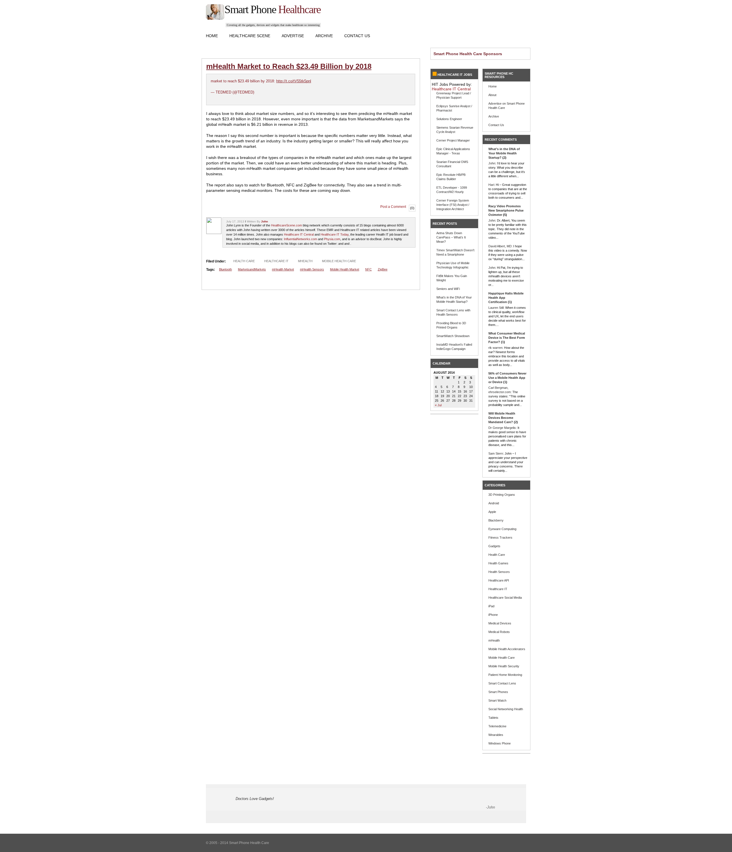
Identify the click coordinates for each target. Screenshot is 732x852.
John (264, 221)
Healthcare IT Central (299, 234)
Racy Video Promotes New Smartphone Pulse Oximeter (506, 210)
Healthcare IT (276, 261)
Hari (491, 184)
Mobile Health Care (339, 261)
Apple (492, 511)
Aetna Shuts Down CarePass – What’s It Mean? (451, 237)
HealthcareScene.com (286, 225)
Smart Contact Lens (502, 683)
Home (212, 35)
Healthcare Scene (249, 35)
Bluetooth (225, 269)
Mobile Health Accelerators (506, 649)
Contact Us (357, 35)
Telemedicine (497, 726)
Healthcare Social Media (505, 597)
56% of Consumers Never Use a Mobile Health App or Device (507, 378)
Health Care (244, 261)
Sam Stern (495, 453)
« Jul (438, 405)
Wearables (495, 734)
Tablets (493, 717)
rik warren (495, 347)
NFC (368, 269)
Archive (324, 35)
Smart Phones (498, 692)
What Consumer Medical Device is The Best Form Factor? (506, 338)
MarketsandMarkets (252, 269)
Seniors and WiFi (448, 288)
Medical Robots (499, 632)
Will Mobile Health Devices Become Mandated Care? (501, 418)
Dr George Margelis (502, 427)
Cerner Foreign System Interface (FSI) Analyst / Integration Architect (452, 205)
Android (493, 503)
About (492, 95)
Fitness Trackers (500, 537)
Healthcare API (498, 580)
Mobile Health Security (503, 666)
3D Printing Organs (501, 494)
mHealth (305, 261)
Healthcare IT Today (335, 234)
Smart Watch (497, 700)
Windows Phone (499, 743)
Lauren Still (496, 307)
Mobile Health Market (344, 269)
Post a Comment (393, 207)
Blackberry (496, 520)
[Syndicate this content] (435, 74)
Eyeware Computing (502, 529)
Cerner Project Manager (453, 140)
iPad (491, 606)
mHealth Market (283, 269)
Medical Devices (499, 623)
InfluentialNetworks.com (300, 239)
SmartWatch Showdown (453, 336)
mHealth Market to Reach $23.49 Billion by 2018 (288, 66)
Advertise (293, 35)
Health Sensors (499, 572)
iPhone (493, 614)
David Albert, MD (500, 246)
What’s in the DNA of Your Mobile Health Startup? (504, 153)
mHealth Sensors (312, 269)
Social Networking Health (505, 709)
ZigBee (382, 269)
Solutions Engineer (449, 119)
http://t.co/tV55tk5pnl (293, 81)
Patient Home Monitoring (505, 674)
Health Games (498, 563)
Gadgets (494, 546)
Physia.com (332, 239)
